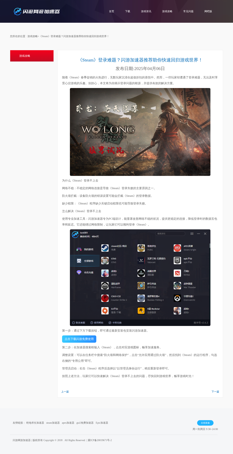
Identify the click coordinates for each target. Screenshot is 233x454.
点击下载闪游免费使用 (79, 338)
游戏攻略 (167, 11)
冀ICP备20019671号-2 (100, 440)
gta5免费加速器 (85, 422)
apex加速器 (68, 422)
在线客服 (205, 423)
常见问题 (188, 11)
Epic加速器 (102, 422)
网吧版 (208, 11)
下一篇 (215, 391)
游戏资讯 (146, 11)
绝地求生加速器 (35, 422)
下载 (127, 11)
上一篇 (65, 391)
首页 (111, 11)
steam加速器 (53, 422)
